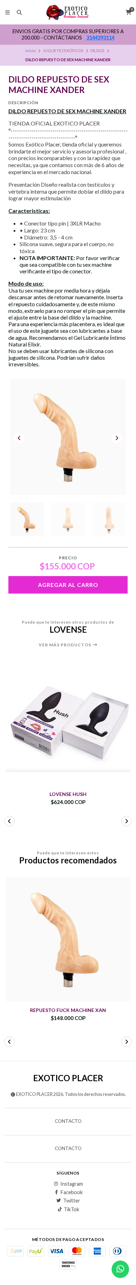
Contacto (68, 1121)
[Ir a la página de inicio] (68, 12)
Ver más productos (65, 645)
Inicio (30, 50)
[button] (9, 821)
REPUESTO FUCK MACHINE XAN (68, 1010)
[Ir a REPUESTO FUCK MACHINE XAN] (68, 939)
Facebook (72, 1192)
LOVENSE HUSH (68, 794)
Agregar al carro (68, 584)
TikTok (71, 1209)
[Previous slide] (19, 438)
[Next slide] (117, 438)
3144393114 (101, 38)
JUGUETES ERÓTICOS (63, 50)
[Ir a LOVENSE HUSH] (68, 723)
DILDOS (97, 50)
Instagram (71, 1184)
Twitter (71, 1200)
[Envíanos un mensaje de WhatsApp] (120, 1269)
